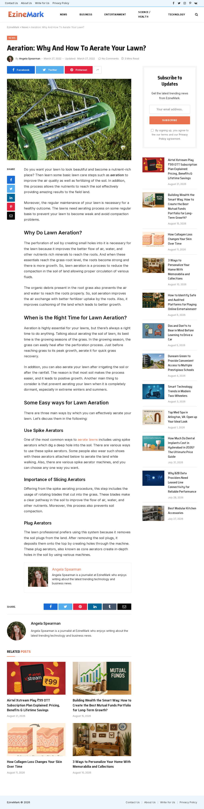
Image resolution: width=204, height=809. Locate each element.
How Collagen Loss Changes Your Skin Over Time (34, 764)
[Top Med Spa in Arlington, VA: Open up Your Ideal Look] (153, 417)
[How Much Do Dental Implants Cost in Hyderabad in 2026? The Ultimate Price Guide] (153, 443)
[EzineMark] (26, 14)
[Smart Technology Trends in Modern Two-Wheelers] (153, 391)
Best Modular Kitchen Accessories (182, 510)
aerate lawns (88, 440)
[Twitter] (11, 189)
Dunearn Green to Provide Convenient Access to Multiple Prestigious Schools (181, 363)
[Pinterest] (11, 207)
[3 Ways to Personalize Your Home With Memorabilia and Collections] (102, 739)
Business (85, 14)
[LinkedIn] (11, 198)
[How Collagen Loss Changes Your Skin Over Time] (36, 739)
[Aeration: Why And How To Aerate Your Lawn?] (69, 119)
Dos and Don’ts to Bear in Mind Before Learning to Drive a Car (181, 333)
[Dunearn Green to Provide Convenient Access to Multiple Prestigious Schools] (153, 361)
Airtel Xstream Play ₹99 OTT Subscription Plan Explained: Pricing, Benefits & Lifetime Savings (33, 705)
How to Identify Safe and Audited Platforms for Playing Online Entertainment (182, 302)
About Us (26, 3)
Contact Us (11, 3)
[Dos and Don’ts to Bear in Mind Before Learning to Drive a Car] (153, 330)
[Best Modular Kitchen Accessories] (153, 513)
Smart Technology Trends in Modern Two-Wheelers (180, 391)
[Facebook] (11, 180)
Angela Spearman (29, 58)
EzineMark (13, 27)
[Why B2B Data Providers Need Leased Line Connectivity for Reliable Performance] (153, 478)
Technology (176, 14)
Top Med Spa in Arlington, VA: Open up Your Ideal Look (182, 417)
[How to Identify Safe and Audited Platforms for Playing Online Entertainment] (153, 300)
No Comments (110, 58)
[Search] (196, 14)
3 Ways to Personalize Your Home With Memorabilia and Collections (102, 764)
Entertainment (115, 14)
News (63, 14)
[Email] (11, 216)
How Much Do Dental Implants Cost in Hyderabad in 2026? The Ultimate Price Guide (181, 447)
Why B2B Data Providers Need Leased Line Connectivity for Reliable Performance (182, 482)
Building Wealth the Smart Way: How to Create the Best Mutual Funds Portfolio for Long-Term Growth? (102, 705)
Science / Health (144, 14)
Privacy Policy (61, 3)
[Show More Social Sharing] (98, 70)
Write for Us (42, 3)
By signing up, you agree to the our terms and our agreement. (170, 134)
